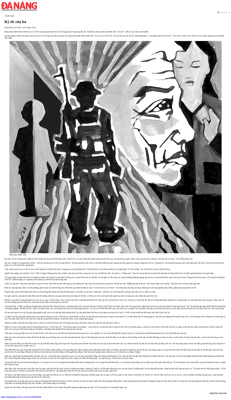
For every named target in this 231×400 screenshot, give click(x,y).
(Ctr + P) (225, 12)
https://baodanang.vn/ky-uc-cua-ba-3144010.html (21, 397)
